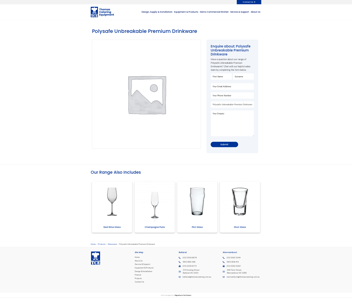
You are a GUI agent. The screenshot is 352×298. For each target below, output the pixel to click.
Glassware (112, 244)
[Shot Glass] (238, 201)
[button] (249, 2)
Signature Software (183, 295)
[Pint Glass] (195, 201)
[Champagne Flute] (152, 201)
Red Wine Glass (110, 227)
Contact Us (139, 282)
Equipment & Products (144, 268)
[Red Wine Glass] (110, 201)
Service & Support (142, 264)
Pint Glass (195, 227)
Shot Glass (238, 227)
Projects (138, 278)
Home (93, 244)
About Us (139, 261)
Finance (138, 275)
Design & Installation (143, 271)
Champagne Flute (152, 227)
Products (102, 244)
